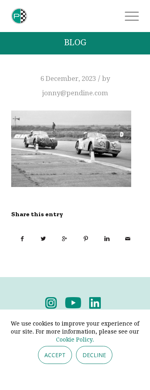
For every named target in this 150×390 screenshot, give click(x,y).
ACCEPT (55, 355)
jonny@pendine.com (75, 93)
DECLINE (94, 355)
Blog (75, 42)
